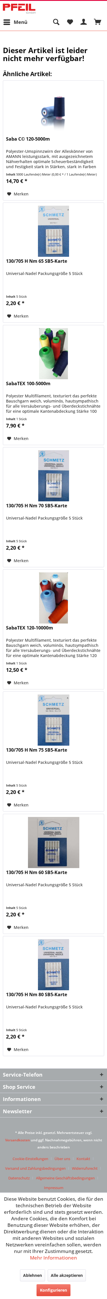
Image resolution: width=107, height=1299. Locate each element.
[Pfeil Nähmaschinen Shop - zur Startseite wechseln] (19, 9)
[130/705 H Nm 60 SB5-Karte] (53, 842)
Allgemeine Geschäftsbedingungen (65, 1178)
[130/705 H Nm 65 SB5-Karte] (53, 231)
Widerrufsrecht (85, 1168)
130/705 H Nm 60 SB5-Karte (36, 872)
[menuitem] (15, 22)
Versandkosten (17, 1140)
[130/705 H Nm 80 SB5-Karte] (53, 964)
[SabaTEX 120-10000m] (53, 598)
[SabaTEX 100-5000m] (53, 353)
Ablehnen (32, 1275)
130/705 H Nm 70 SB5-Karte (36, 506)
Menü (20, 22)
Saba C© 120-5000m (28, 139)
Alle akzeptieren (67, 1275)
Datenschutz (19, 1178)
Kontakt (83, 1158)
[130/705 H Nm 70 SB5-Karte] (53, 475)
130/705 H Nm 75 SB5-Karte (36, 750)
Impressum (53, 1187)
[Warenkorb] (98, 22)
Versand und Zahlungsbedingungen (35, 1168)
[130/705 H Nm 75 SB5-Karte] (53, 720)
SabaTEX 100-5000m (28, 384)
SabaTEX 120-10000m (29, 628)
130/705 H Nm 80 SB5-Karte (36, 995)
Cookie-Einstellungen (30, 1158)
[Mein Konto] (84, 22)
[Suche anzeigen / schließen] (56, 22)
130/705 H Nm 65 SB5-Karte (36, 261)
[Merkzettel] (70, 22)
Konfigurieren (53, 1290)
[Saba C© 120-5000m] (53, 109)
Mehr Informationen (53, 1257)
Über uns (62, 1158)
